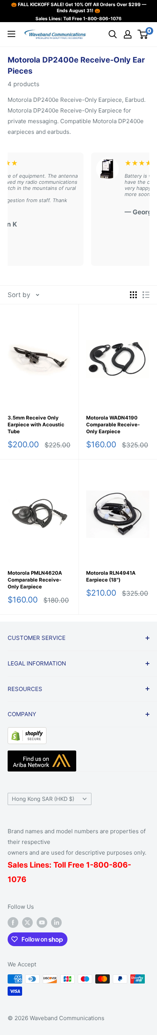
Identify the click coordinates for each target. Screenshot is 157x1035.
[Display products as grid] (133, 294)
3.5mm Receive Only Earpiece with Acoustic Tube (36, 424)
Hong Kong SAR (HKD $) (43, 799)
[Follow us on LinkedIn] (56, 922)
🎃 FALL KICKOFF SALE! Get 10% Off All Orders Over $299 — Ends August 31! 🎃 (78, 7)
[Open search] (113, 34)
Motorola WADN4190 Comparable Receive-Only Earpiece (113, 424)
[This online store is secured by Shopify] (27, 733)
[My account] (127, 34)
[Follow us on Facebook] (13, 922)
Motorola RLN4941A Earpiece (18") (111, 576)
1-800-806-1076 (102, 18)
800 (101, 864)
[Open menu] (11, 34)
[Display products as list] (146, 294)
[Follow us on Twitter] (27, 922)
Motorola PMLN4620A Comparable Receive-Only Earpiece (35, 580)
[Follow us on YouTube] (42, 922)
